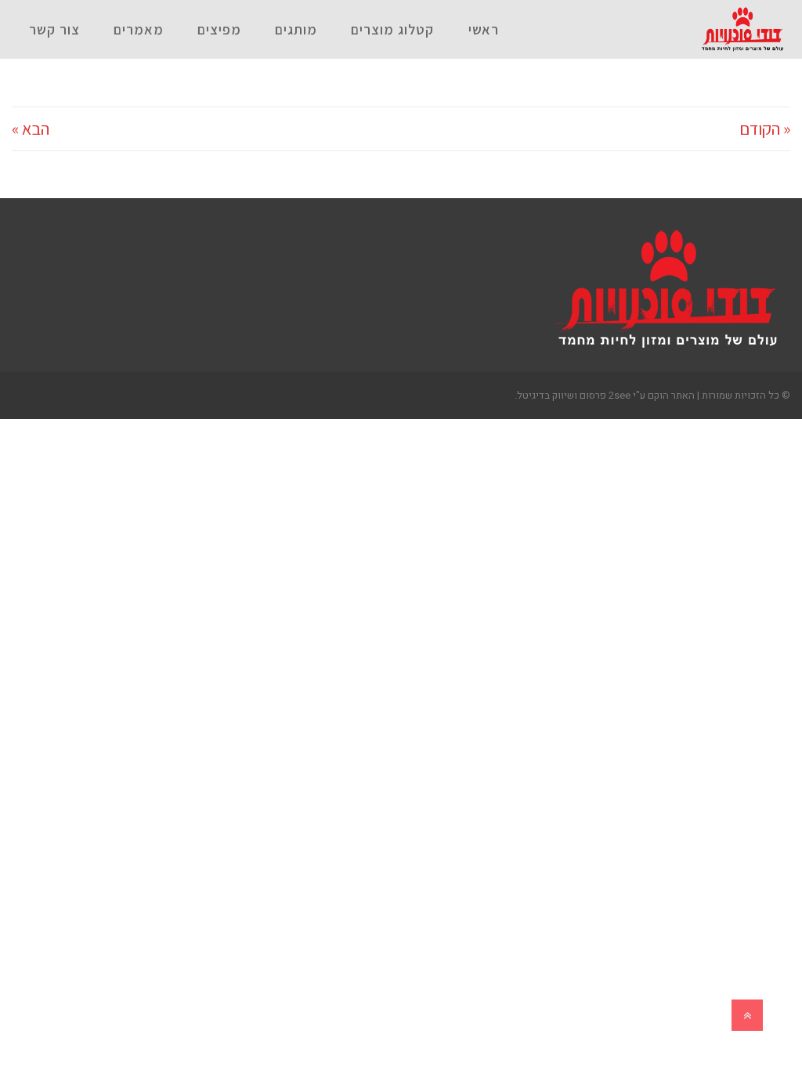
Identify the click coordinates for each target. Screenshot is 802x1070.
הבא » (30, 128)
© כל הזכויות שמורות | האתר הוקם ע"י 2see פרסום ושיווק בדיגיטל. (652, 395)
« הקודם (764, 128)
